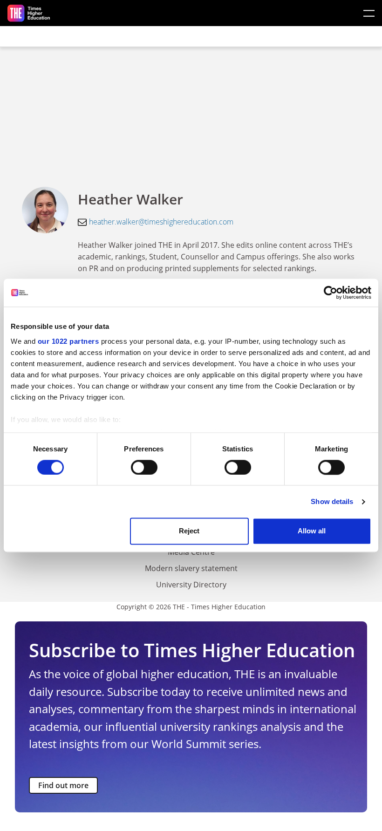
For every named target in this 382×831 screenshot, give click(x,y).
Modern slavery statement (191, 568)
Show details (332, 501)
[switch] (144, 467)
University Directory (191, 584)
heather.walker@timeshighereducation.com (161, 222)
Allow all (312, 531)
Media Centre (191, 552)
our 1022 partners (68, 341)
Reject (189, 531)
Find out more (63, 785)
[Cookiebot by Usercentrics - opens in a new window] (330, 293)
